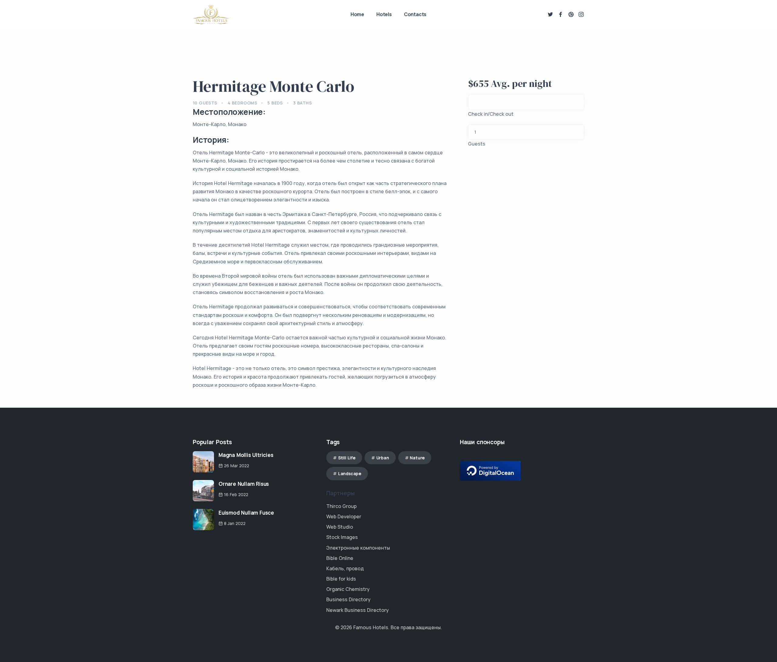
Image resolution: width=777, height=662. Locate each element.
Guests (476, 143)
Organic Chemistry (348, 589)
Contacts (415, 14)
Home (357, 14)
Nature (417, 458)
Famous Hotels (370, 627)
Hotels (384, 14)
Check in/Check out (491, 114)
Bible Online (339, 558)
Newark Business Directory (357, 610)
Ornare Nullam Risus (244, 483)
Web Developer (343, 516)
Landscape (349, 473)
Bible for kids (341, 578)
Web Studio (339, 526)
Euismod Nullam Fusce (246, 512)
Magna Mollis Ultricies (246, 454)
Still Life (346, 458)
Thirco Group (341, 506)
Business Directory (348, 599)
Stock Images (342, 537)
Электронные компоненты (358, 547)
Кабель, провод (345, 568)
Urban (382, 458)
